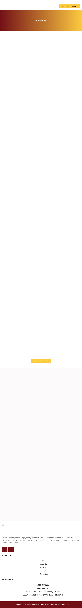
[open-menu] (55, 6)
